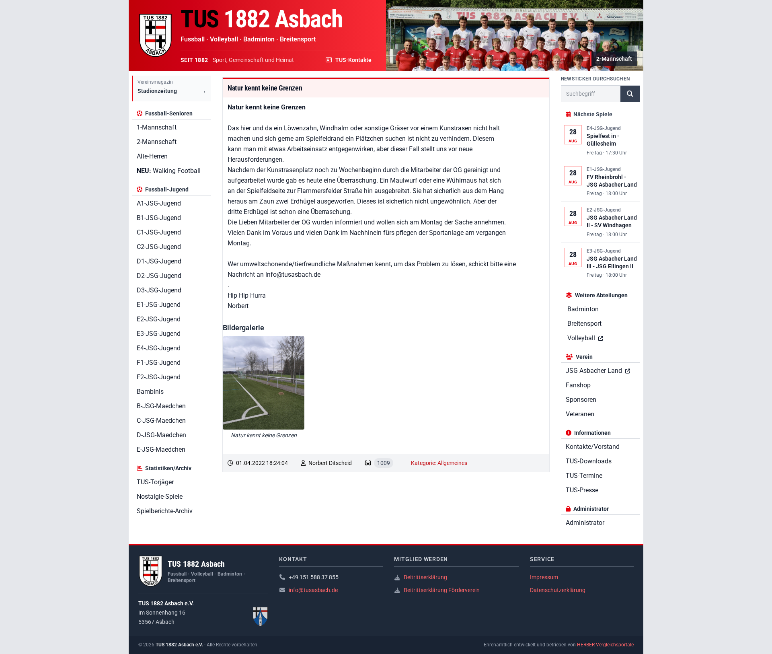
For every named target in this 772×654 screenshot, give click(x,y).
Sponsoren (581, 399)
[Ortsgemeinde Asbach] (260, 616)
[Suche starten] (630, 94)
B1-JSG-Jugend (159, 218)
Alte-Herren (152, 156)
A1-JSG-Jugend (159, 203)
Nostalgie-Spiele (160, 496)
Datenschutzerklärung (557, 590)
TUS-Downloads (589, 461)
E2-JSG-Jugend (159, 319)
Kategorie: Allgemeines (439, 463)
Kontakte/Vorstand (593, 446)
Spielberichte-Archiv (165, 511)
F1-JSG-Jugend (159, 362)
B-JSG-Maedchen (161, 406)
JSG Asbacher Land (595, 370)
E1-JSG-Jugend (159, 304)
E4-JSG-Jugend (159, 348)
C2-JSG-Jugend (159, 247)
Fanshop (578, 385)
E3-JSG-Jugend (159, 333)
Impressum (544, 577)
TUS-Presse (582, 490)
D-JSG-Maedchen (161, 435)
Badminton (583, 309)
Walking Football (169, 171)
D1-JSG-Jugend (159, 261)
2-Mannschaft (157, 142)
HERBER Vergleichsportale (605, 645)
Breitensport (584, 323)
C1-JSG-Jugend (159, 232)
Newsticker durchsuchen (595, 79)
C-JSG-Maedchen (161, 420)
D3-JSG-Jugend (159, 290)
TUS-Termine (584, 475)
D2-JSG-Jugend (159, 276)
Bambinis (150, 391)
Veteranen (580, 414)
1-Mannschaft (157, 127)
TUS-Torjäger (155, 482)
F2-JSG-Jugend (159, 377)
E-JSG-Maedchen (161, 449)
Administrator (585, 522)
